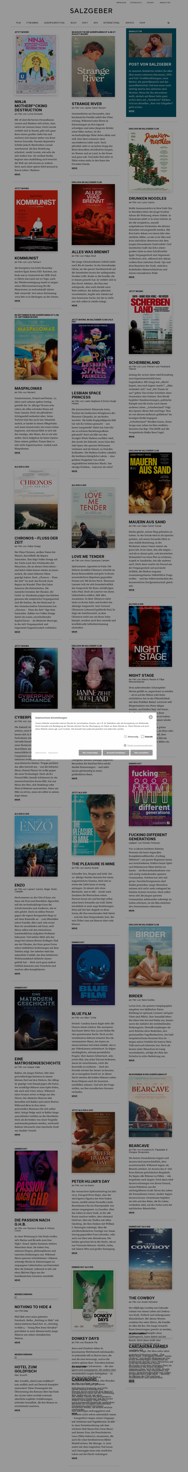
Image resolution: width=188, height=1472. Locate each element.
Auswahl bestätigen (116, 753)
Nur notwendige (90, 753)
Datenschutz (40, 753)
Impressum (53, 753)
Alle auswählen (141, 753)
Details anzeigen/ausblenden (140, 745)
